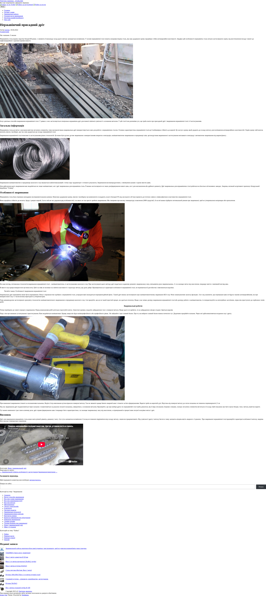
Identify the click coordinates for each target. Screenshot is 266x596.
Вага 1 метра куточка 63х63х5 (16, 566)
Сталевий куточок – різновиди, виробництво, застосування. (27, 579)
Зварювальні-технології (12, 512)
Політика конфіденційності (13, 18)
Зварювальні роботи (11, 14)
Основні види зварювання (13, 16)
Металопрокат (9, 504)
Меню (2, 6)
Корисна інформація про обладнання (17, 518)
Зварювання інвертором (47, 472)
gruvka (7, 30)
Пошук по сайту (6, 483)
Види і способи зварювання (14, 497)
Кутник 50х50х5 (11, 583)
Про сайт (7, 20)
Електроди (8, 508)
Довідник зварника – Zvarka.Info (11, 1)
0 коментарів (4, 32)
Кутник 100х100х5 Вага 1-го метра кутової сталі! (23, 575)
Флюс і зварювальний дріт (17, 468)
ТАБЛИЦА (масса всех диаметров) (18, 553)
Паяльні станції (9, 538)
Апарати (7, 495)
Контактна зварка (10, 516)
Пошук (261, 487)
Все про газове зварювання (13, 499)
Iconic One (3, 595)
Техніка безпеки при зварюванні (15, 523)
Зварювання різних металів (13, 514)
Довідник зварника (25, 591)
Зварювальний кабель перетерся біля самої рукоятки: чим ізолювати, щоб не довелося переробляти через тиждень (46, 548)
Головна (7, 10)
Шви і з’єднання (10, 527)
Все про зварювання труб (13, 501)
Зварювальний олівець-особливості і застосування (19, 472)
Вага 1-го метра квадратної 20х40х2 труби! (21, 561)
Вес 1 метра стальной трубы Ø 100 (18, 588)
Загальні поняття (10, 510)
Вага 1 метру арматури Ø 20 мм (17, 557)
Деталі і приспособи (11, 506)
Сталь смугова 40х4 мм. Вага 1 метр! (19, 570)
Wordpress (25, 595)
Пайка (6, 534)
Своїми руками (9, 521)
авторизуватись (35, 480)
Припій (6, 540)
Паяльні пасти (9, 536)
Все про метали (9, 503)
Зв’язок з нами (9, 12)
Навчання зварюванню (12, 519)
